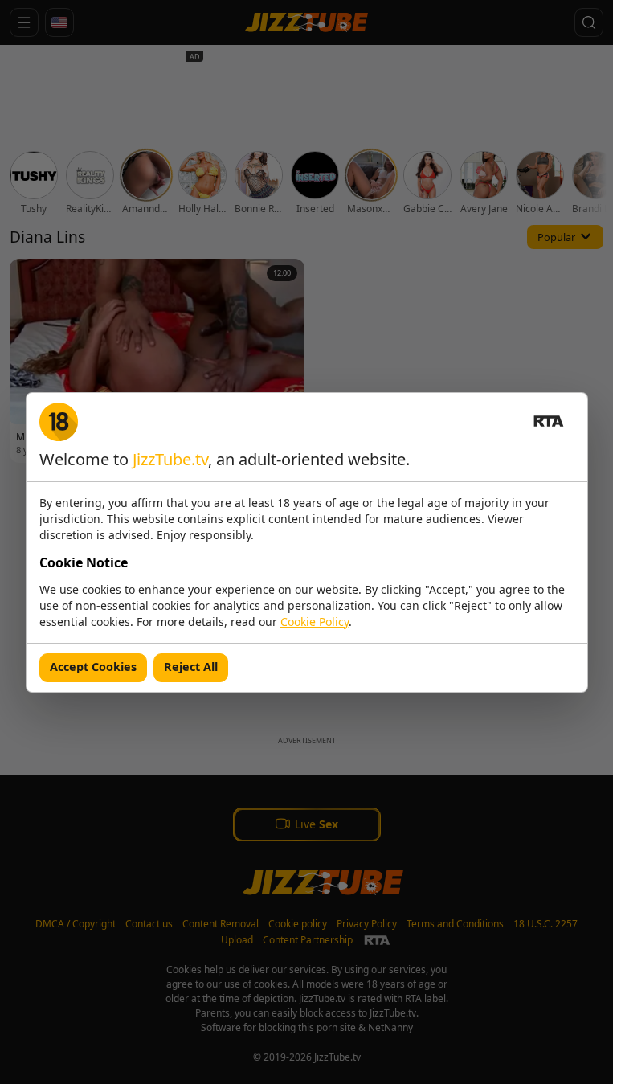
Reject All (191, 666)
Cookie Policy (314, 621)
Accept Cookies (93, 666)
